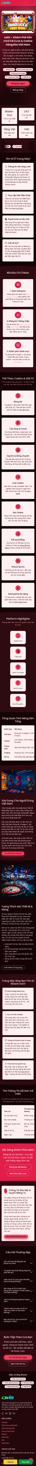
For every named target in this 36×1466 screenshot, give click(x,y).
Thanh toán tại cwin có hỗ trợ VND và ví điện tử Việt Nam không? (15, 1310)
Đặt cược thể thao (19, 1379)
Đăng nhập (18, 89)
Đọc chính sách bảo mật (16, 1236)
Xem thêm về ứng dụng (13, 967)
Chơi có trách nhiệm (8, 1431)
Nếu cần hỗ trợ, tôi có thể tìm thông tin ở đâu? (15, 1320)
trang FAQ (16, 251)
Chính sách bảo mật (8, 1428)
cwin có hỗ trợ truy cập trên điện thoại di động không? (17, 1280)
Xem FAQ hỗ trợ (18, 1363)
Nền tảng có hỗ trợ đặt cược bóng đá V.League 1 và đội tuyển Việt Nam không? (17, 1290)
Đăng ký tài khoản (18, 1167)
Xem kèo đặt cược (18, 1173)
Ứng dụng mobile (13, 1386)
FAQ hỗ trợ (27, 1386)
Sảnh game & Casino (12, 1383)
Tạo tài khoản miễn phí (13, 853)
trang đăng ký (24, 324)
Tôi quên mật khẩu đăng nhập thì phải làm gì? (17, 1271)
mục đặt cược (24, 410)
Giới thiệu (5, 1422)
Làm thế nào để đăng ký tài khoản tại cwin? (15, 1262)
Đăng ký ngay (18, 83)
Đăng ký (4, 1434)
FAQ (3, 1440)
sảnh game (18, 362)
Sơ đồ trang (5, 1443)
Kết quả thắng (28, 1383)
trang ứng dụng (17, 208)
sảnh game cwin (20, 602)
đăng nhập (15, 327)
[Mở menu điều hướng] (31, 3)
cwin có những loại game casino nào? (17, 1300)
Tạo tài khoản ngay (18, 1357)
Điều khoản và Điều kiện (9, 1425)
